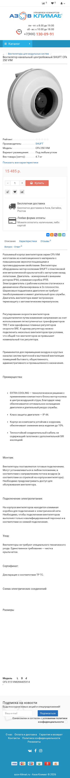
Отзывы (46, 241)
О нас (9, 734)
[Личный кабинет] (62, 3)
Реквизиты (34, 741)
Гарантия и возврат (51, 734)
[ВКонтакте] (48, 234)
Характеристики (28, 241)
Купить (39, 183)
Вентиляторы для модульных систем (28, 53)
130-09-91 (39, 34)
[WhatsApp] (59, 234)
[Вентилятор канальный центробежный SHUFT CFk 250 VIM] (35, 100)
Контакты (14, 738)
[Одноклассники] (51, 234)
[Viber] (55, 234)
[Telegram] (63, 234)
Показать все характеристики (20, 162)
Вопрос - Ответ (13, 246)
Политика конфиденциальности (41, 738)
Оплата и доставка (26, 734)
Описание (10, 241)
